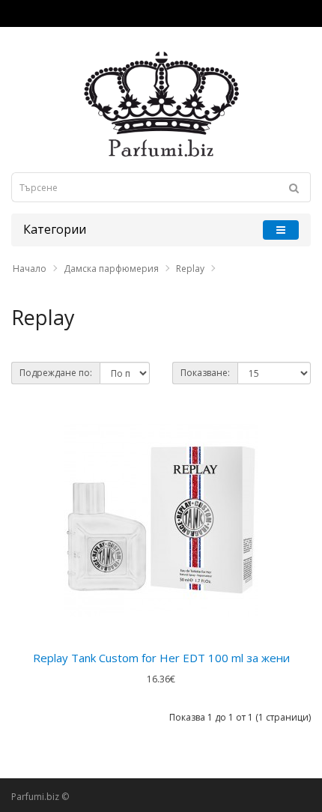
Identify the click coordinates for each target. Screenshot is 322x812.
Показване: (205, 372)
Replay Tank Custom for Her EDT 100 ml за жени (161, 657)
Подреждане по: (55, 372)
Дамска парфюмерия (111, 268)
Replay (190, 268)
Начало (29, 268)
